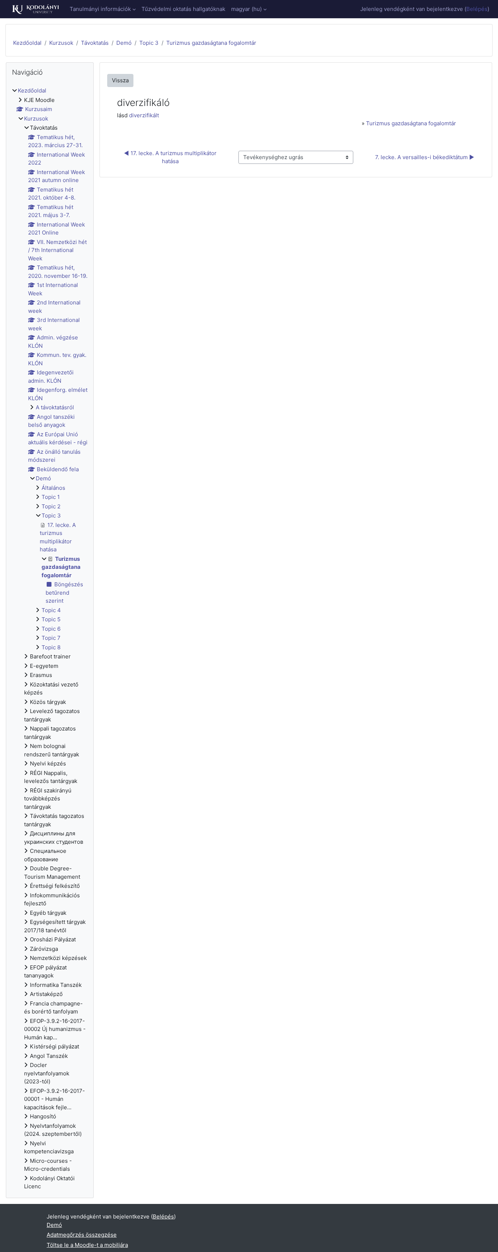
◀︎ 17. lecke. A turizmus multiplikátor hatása (171, 157)
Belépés (476, 8)
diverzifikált (144, 115)
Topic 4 (51, 610)
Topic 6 (51, 628)
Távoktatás (95, 42)
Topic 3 (149, 42)
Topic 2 (51, 506)
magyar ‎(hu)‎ (246, 8)
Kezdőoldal (27, 42)
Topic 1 (51, 496)
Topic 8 (51, 647)
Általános (53, 487)
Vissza (120, 80)
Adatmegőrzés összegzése (82, 1234)
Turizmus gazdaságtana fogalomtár (211, 42)
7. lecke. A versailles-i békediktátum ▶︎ (424, 157)
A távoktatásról (55, 407)
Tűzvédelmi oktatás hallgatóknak (183, 8)
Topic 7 (51, 637)
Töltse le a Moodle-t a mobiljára (87, 1244)
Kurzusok (61, 42)
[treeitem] (49, 639)
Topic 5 (51, 619)
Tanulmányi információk (100, 8)
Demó (124, 42)
